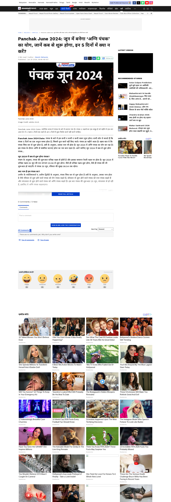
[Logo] (28, 8)
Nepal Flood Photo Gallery (48, 13)
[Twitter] (138, 2)
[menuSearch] (152, 9)
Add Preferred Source (119, 3)
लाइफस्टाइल (92, 9)
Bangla (74, 2)
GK (56, 9)
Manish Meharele (41, 57)
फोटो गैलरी (65, 9)
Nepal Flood (33, 13)
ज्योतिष (128, 9)
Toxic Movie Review (111, 13)
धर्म (121, 9)
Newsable (32, 2)
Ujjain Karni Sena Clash (84, 13)
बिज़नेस (102, 9)
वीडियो (110, 9)
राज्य (75, 9)
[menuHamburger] (148, 8)
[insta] (151, 2)
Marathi (87, 2)
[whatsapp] (143, 2)
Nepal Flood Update (67, 13)
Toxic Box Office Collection (129, 13)
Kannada (41, 2)
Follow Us (109, 58)
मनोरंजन (82, 9)
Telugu (61, 2)
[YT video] (147, 2)
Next (151, 13)
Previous (147, 13)
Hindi (80, 2)
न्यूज (51, 9)
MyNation (95, 2)
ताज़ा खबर (43, 9)
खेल (116, 9)
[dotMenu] (135, 8)
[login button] (144, 8)
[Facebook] (134, 2)
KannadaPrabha (51, 2)
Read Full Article (65, 194)
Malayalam (23, 2)
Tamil (68, 2)
